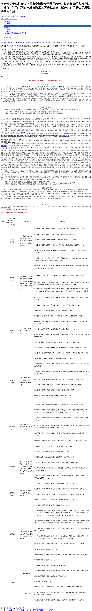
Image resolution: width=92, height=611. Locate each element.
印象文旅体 (51, 25)
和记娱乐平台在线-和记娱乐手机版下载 (13, 16)
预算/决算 (26, 25)
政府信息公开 (38, 42)
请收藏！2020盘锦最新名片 (15, 608)
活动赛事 (38, 25)
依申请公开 (8, 37)
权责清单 (19, 25)
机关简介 (13, 25)
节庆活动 (44, 25)
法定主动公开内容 (50, 42)
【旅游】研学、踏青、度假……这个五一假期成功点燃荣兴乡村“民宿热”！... (31, 610)
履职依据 (7, 25)
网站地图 (66, 136)
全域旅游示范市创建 (70, 42)
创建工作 (32, 25)
